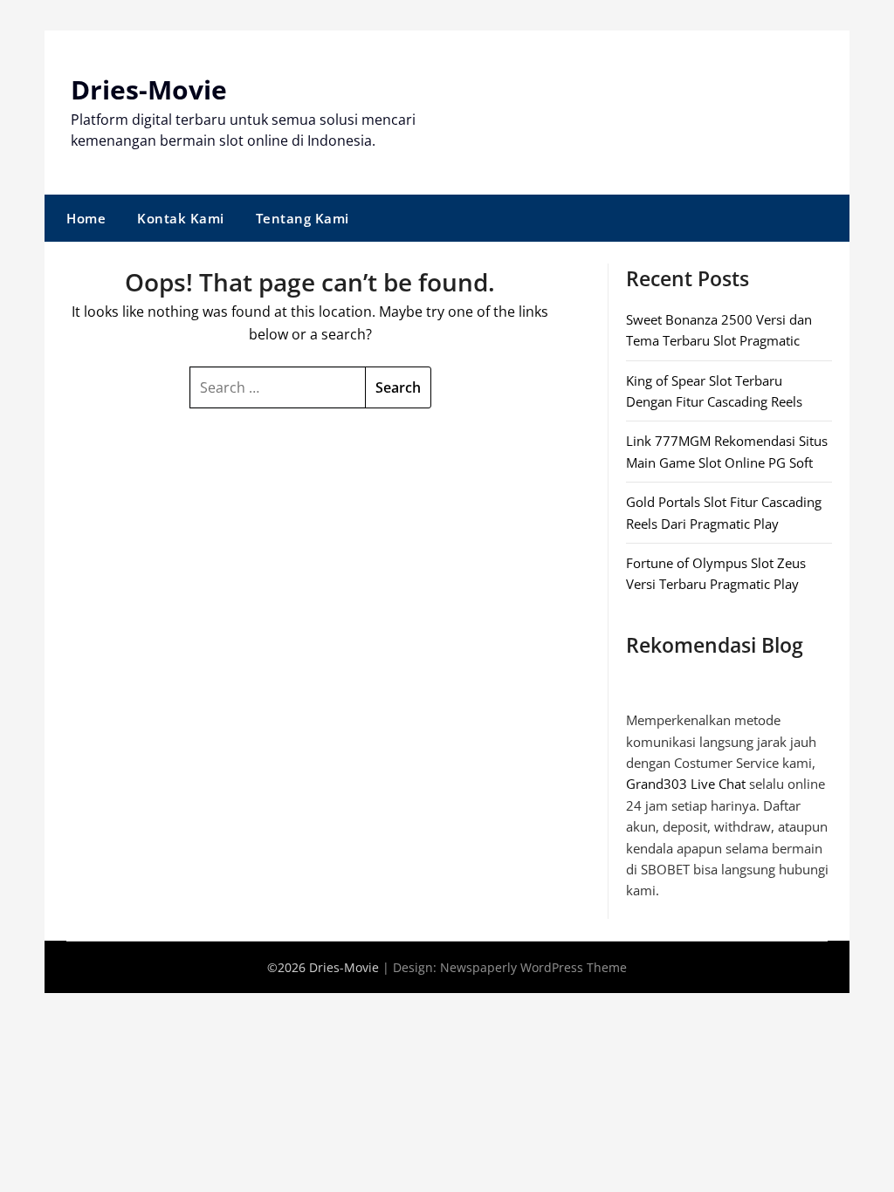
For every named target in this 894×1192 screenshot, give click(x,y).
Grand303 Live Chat (686, 783)
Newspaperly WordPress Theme (533, 967)
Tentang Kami (302, 218)
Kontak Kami (180, 218)
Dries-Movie (149, 89)
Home (86, 218)
